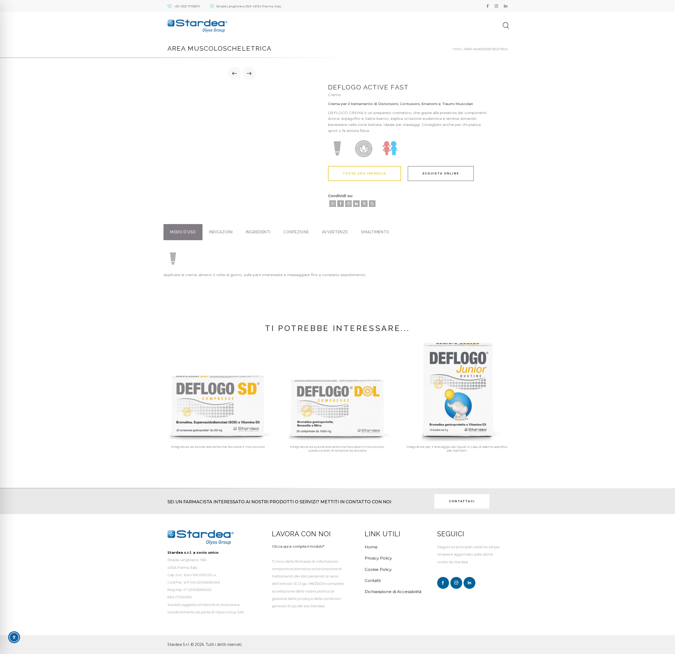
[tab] (182, 232)
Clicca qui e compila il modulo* (298, 546)
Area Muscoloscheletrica (486, 49)
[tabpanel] (337, 265)
